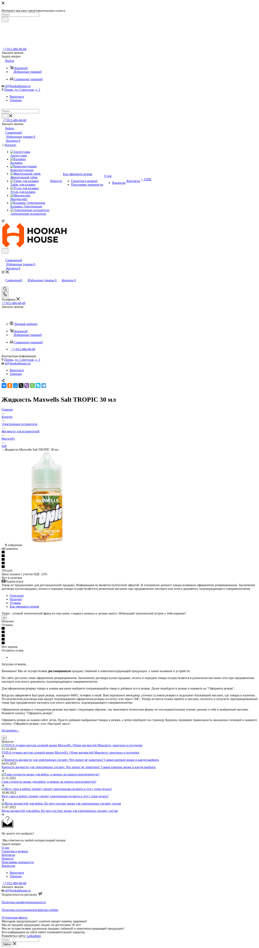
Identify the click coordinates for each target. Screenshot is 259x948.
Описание (17, 595)
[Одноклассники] (9, 385)
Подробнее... (10, 730)
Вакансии (8, 865)
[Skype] (38, 385)
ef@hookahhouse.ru (18, 86)
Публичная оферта (14, 917)
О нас (6, 847)
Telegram (16, 100)
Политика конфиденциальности (24, 902)
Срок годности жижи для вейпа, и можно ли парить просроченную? (49, 781)
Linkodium (34, 935)
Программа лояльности (18, 862)
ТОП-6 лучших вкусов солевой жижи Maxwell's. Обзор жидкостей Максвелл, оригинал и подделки (70, 752)
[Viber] (26, 385)
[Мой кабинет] (3, 256)
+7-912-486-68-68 (14, 49)
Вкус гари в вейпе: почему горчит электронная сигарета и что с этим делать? (55, 796)
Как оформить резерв (24, 606)
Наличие (16, 599)
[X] (21, 385)
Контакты (8, 855)
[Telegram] (43, 385)
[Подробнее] (3, 756)
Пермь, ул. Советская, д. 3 (22, 89)
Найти (7, 944)
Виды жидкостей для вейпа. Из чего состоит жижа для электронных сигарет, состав (60, 810)
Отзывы (15, 603)
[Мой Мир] (15, 385)
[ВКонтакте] (4, 385)
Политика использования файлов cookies (30, 910)
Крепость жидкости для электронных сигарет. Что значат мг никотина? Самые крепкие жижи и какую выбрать (79, 767)
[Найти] (5, 19)
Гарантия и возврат (15, 851)
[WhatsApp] (32, 385)
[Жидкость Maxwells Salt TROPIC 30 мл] (47, 541)
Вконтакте (17, 96)
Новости (8, 858)
